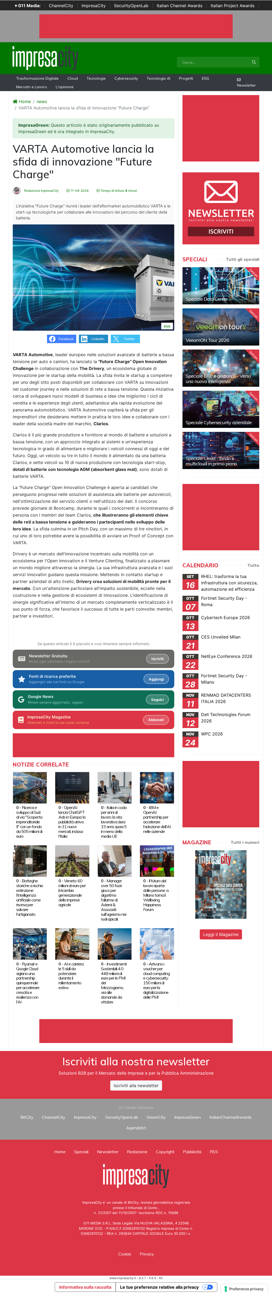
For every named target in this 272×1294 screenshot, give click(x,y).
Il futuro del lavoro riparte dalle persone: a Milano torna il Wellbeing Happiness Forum (155, 895)
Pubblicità (192, 1151)
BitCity (26, 1117)
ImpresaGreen (187, 1117)
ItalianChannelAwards (230, 1117)
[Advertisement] (136, 1031)
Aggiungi (156, 679)
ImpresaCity (94, 5)
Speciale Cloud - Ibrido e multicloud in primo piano (211, 461)
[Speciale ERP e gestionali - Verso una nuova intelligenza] (220, 368)
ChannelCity (61, 5)
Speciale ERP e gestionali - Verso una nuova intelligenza (218, 378)
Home (24, 101)
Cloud (72, 78)
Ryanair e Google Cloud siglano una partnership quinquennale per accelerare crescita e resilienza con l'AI (27, 982)
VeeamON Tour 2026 (207, 340)
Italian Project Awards (232, 5)
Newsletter (246, 85)
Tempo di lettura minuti (118, 191)
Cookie (124, 1254)
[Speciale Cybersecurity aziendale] (220, 409)
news (42, 101)
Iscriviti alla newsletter (136, 1085)
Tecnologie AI (158, 78)
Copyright (165, 1151)
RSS (214, 1151)
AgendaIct (136, 1127)
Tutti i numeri (245, 842)
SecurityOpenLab (131, 5)
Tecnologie (96, 78)
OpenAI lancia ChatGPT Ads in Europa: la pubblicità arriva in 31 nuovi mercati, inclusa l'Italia (71, 822)
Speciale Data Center (207, 299)
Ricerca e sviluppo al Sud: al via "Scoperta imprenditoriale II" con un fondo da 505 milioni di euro (29, 822)
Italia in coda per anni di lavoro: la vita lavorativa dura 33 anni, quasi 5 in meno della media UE (113, 822)
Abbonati (156, 720)
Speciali (81, 1151)
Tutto (253, 565)
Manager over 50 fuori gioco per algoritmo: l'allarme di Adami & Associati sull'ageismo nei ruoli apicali (113, 899)
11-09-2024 (79, 191)
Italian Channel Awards (179, 5)
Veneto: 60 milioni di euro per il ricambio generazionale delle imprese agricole (72, 892)
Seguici (157, 699)
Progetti (186, 78)
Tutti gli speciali (242, 259)
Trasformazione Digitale (37, 78)
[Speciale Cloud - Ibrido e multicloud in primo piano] (220, 450)
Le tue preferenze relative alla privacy (159, 1287)
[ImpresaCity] (45, 57)
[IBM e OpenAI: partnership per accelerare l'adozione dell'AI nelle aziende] (157, 787)
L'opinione (65, 86)
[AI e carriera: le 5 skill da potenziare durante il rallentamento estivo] (72, 943)
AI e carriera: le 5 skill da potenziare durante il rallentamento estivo (71, 975)
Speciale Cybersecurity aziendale (219, 422)
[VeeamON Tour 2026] (220, 327)
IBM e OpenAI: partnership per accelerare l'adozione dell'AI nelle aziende (157, 819)
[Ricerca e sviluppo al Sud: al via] (30, 787)
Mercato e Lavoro (31, 86)
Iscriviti (157, 659)
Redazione (137, 1151)
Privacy (147, 1254)
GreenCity (156, 1117)
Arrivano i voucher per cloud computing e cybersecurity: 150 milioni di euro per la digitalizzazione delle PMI (156, 980)
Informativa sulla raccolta (85, 1287)
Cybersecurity (126, 78)
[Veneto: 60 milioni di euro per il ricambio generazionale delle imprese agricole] (72, 860)
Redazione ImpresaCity (41, 191)
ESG (205, 78)
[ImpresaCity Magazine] (220, 884)
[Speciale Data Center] (220, 285)
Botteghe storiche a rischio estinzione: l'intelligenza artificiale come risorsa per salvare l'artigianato (29, 897)
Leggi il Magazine (221, 934)
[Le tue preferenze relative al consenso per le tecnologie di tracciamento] (244, 1289)
